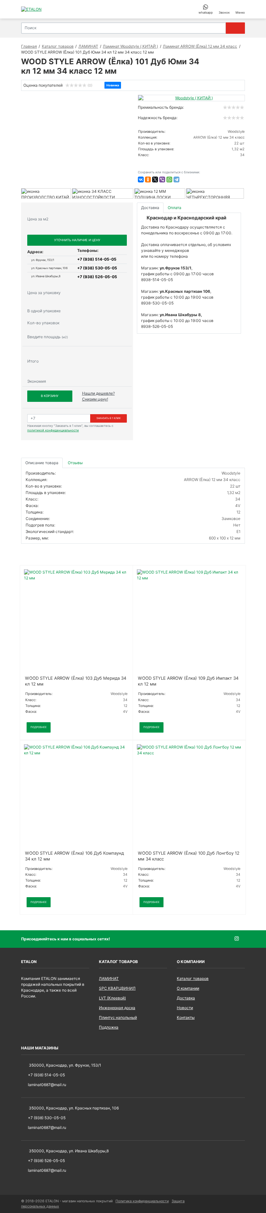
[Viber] (162, 179)
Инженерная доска (117, 1007)
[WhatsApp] (169, 179)
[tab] (76, 463)
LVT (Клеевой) (112, 998)
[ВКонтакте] (141, 179)
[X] (155, 179)
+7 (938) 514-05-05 (96, 259)
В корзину (49, 396)
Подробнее (38, 727)
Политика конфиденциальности (142, 1201)
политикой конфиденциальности (53, 430)
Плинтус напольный (118, 1017)
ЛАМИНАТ (109, 978)
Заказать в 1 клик (108, 418)
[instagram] (240, 938)
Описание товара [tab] (41, 462)
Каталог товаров (193, 978)
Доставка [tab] (150, 207)
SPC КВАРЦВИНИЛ (117, 988)
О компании (188, 988)
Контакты (186, 1017)
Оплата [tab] (174, 207)
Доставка (186, 998)
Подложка (108, 1027)
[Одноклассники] (148, 179)
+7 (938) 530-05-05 (97, 268)
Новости (185, 1007)
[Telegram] (176, 179)
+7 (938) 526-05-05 (97, 276)
